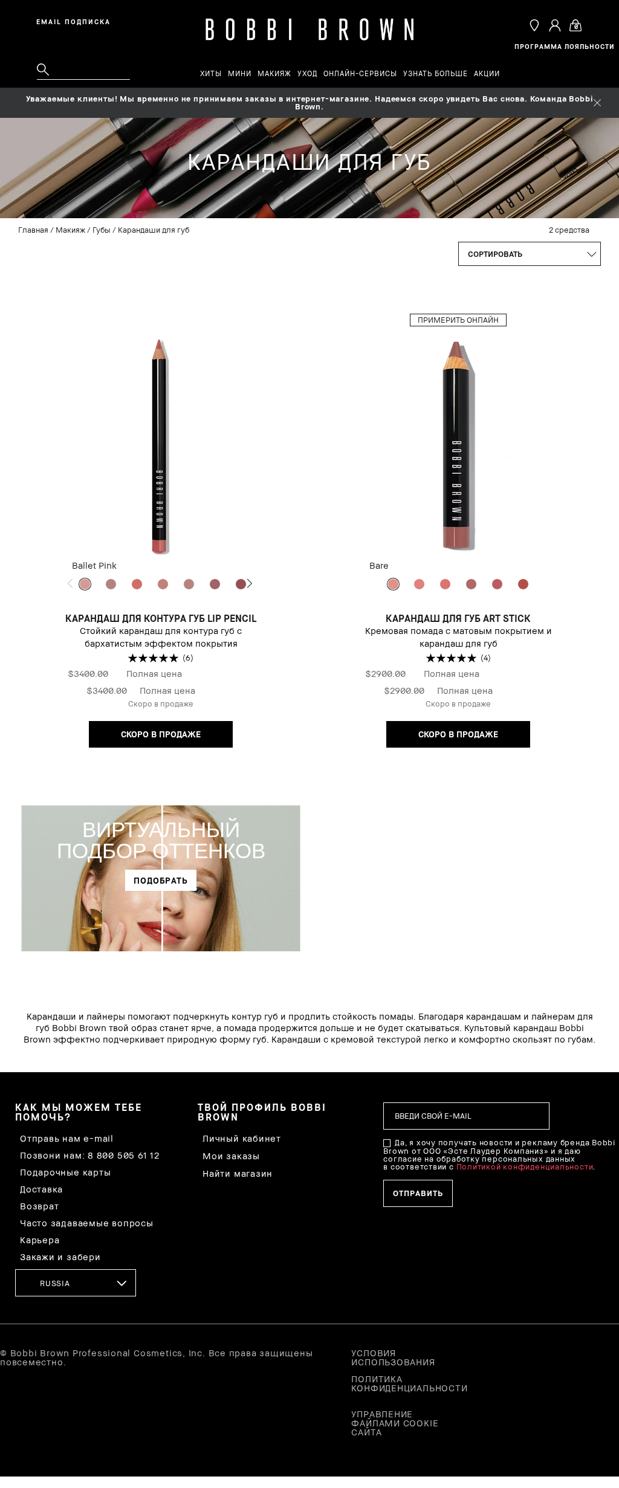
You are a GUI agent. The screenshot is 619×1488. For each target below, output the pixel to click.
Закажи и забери (60, 1256)
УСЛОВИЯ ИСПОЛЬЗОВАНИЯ (393, 1357)
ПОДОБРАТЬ (161, 880)
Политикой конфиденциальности (525, 1166)
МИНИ (239, 74)
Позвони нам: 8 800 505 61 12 (90, 1155)
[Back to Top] (581, 1129)
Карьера (39, 1239)
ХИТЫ (211, 74)
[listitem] (161, 537)
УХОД (307, 74)
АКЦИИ (487, 74)
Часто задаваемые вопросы (87, 1223)
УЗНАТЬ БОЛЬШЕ (435, 74)
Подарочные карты (65, 1172)
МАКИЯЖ (274, 74)
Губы (101, 230)
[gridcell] (85, 584)
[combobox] (75, 1282)
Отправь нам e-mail (67, 1138)
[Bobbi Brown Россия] (310, 30)
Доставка (41, 1189)
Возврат (39, 1206)
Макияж (70, 230)
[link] (161, 874)
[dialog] (75, 20)
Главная (33, 230)
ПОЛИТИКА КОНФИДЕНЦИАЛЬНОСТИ (395, 1383)
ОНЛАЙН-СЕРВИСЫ (360, 74)
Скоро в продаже (161, 734)
